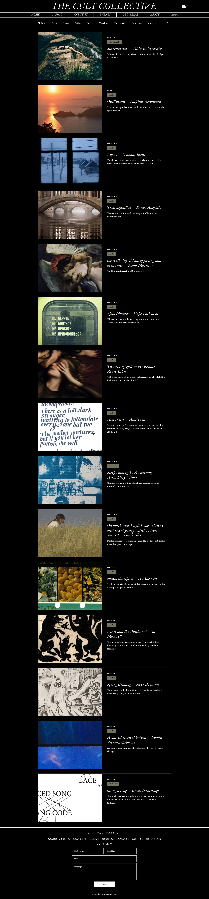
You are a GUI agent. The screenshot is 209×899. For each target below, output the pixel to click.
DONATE (123, 838)
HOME (52, 838)
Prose (54, 23)
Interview (137, 23)
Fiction (78, 23)
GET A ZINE (140, 838)
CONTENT (80, 838)
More (150, 23)
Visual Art (104, 23)
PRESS (95, 838)
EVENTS (108, 838)
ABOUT (156, 838)
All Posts (42, 23)
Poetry (90, 23)
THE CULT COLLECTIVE (104, 833)
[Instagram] (39, 872)
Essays (66, 23)
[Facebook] (43, 872)
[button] (184, 6)
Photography (120, 23)
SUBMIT (65, 838)
